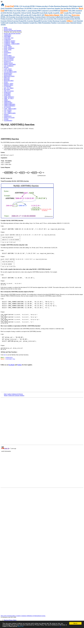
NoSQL (29, 13)
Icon (52, 8)
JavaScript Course (44, 8)
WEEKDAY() (7, 116)
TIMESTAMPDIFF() (9, 105)
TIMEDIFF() (7, 101)
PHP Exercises (75, 17)
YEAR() (6, 119)
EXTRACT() (7, 61)
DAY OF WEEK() (9, 58)
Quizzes (79, 23)
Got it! (75, 623)
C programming (31, 10)
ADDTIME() (7, 36)
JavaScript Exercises (22, 17)
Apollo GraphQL (54, 13)
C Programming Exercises (21, 19)
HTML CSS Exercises (8, 17)
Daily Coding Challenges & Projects (13, 394)
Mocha (68, 8)
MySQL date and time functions (12, 33)
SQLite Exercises (12, 21)
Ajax (69, 15)
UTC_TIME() (7, 111)
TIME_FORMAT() (9, 97)
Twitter (19, 365)
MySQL (9, 13)
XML (61, 15)
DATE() (6, 51)
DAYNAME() (8, 55)
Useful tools (4, 23)
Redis (46, 13)
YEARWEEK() (8, 120)
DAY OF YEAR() (9, 60)
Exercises (76, 15)
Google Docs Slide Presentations (40, 23)
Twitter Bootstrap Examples (56, 21)
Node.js (19, 10)
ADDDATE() (7, 35)
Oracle (41, 13)
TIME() (6, 100)
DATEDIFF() (7, 52)
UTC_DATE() (8, 110)
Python (10, 10)
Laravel (51, 10)
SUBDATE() (7, 92)
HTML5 (33, 6)
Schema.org (40, 6)
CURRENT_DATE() (9, 40)
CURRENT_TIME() (9, 42)
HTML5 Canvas (32, 8)
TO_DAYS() (7, 107)
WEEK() (6, 114)
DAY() (6, 54)
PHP (6, 10)
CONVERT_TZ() (8, 38)
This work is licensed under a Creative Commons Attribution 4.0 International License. (23, 615)
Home (5, 27)
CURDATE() (7, 39)
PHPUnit (57, 10)
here (5, 354)
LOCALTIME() (8, 70)
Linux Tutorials (71, 23)
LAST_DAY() (8, 69)
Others (69, 21)
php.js (46, 6)
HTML (16, 6)
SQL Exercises (58, 19)
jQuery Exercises (35, 17)
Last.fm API (27, 15)
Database (64, 10)
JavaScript (26, 6)
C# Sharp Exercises (36, 19)
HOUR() (6, 67)
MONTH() (7, 79)
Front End (9, 6)
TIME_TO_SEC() (9, 98)
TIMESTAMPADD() (9, 104)
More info (20, 626)
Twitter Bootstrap (55, 6)
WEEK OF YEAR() (9, 117)
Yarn (77, 8)
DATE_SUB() (7, 49)
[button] (42, 2)
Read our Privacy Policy (10, 620)
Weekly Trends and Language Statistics (14, 395)
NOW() (6, 82)
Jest (64, 8)
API (61, 13)
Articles (3, 24)
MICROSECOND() (9, 76)
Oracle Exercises (69, 19)
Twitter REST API (38, 15)
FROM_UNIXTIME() (10, 64)
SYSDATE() (7, 95)
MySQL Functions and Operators (12, 30)
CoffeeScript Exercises (62, 17)
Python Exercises (6, 19)
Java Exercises (48, 19)
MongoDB (35, 13)
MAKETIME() (8, 74)
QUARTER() (7, 86)
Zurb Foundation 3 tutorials (10, 8)
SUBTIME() (7, 94)
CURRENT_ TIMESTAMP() (12, 43)
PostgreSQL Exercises (26, 21)
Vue (62, 8)
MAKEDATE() (8, 73)
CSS (20, 6)
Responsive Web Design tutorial (71, 6)
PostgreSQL (17, 13)
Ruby (24, 10)
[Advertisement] (20, 132)
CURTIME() (7, 45)
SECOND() (7, 89)
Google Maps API (10, 15)
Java (14, 10)
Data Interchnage (52, 15)
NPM (73, 8)
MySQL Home (8, 29)
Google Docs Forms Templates (19, 23)
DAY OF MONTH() (9, 57)
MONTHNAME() (9, 80)
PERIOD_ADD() (8, 83)
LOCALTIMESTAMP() (10, 71)
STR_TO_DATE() (9, 91)
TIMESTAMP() (8, 102)
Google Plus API (69, 13)
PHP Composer (43, 10)
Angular (57, 8)
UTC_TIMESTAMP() (10, 113)
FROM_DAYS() (8, 63)
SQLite (23, 13)
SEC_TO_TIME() (9, 88)
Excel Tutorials (78, 21)
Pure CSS (23, 8)
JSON (66, 15)
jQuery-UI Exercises (48, 17)
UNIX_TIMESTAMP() (10, 108)
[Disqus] (42, 466)
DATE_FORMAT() (9, 48)
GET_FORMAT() (8, 66)
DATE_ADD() (8, 46)
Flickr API (19, 15)
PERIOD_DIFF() (8, 85)
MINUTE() (7, 77)
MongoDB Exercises (40, 21)
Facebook (11, 365)
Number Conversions (58, 23)
